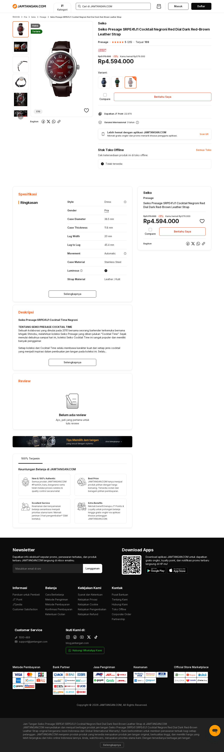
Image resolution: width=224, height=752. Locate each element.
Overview (18, 175)
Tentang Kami (120, 599)
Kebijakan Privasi (87, 599)
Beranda (16, 17)
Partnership (118, 619)
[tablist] (72, 459)
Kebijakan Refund (88, 614)
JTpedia (17, 604)
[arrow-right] (20, 116)
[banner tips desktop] (72, 442)
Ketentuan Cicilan (55, 614)
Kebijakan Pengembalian (92, 609)
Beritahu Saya (162, 96)
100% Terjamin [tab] (30, 458)
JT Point (17, 599)
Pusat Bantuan (120, 594)
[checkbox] (105, 97)
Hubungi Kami (120, 604)
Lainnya (103, 175)
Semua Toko (203, 149)
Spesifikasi (35, 175)
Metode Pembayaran (57, 604)
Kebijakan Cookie (88, 604)
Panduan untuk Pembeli (26, 594)
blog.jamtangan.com (77, 642)
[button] (120, 42)
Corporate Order (121, 614)
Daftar (201, 6)
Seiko (33, 17)
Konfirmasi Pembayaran (58, 609)
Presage (43, 17)
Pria (25, 17)
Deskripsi (52, 175)
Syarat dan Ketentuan (90, 594)
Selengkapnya (72, 293)
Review (88, 175)
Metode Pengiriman (56, 599)
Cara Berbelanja (54, 594)
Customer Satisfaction (25, 609)
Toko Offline (119, 609)
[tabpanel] (72, 496)
